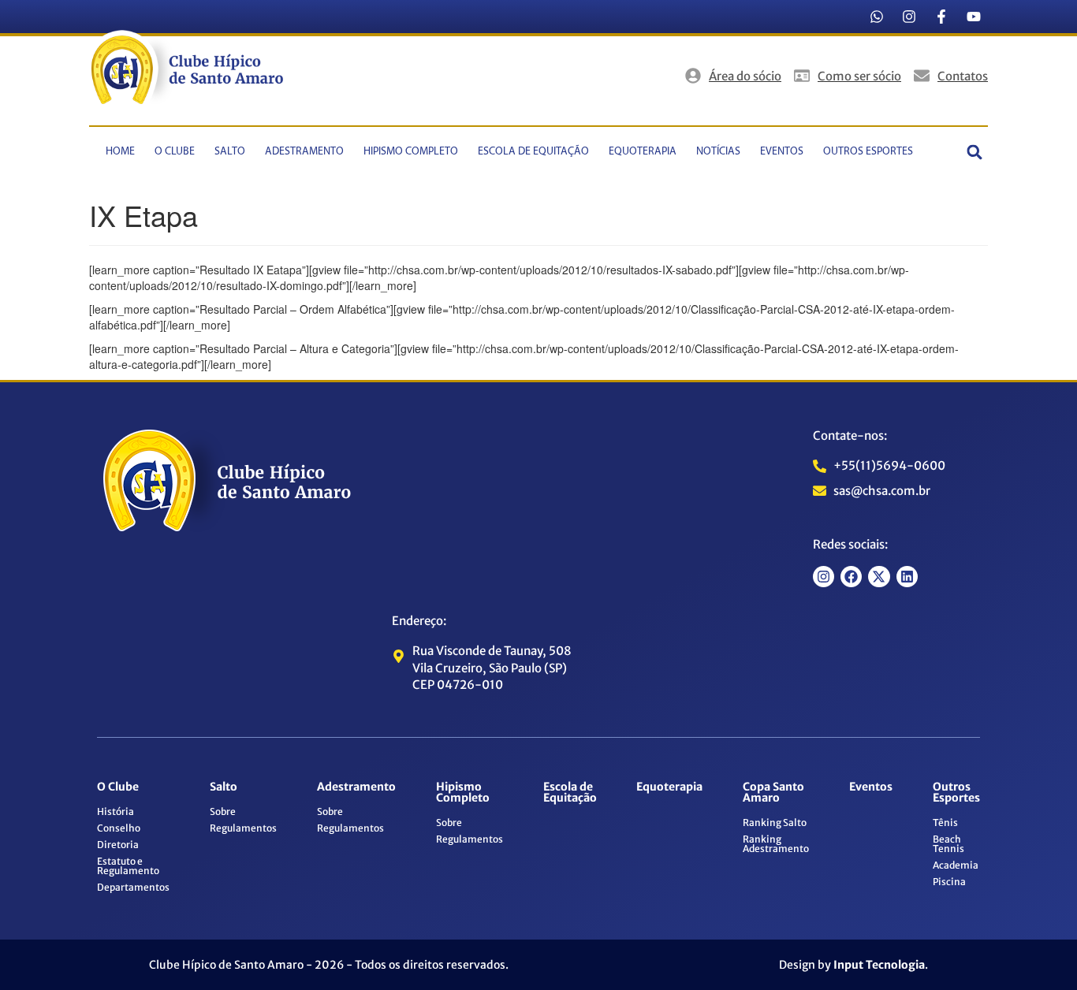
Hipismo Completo (410, 152)
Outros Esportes (868, 152)
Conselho (118, 828)
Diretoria (118, 844)
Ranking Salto (775, 822)
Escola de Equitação (533, 152)
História (115, 811)
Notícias (718, 152)
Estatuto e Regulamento (128, 865)
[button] (975, 152)
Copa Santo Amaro (773, 792)
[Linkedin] (907, 576)
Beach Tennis (948, 843)
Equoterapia (642, 152)
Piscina (949, 882)
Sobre (223, 811)
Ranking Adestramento (776, 843)
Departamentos (133, 887)
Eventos (781, 152)
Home (120, 152)
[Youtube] (974, 16)
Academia (955, 865)
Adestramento (304, 152)
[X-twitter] (878, 576)
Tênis (945, 822)
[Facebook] (851, 576)
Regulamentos (243, 828)
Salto (229, 152)
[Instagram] (909, 16)
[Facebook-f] (941, 16)
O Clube (175, 152)
